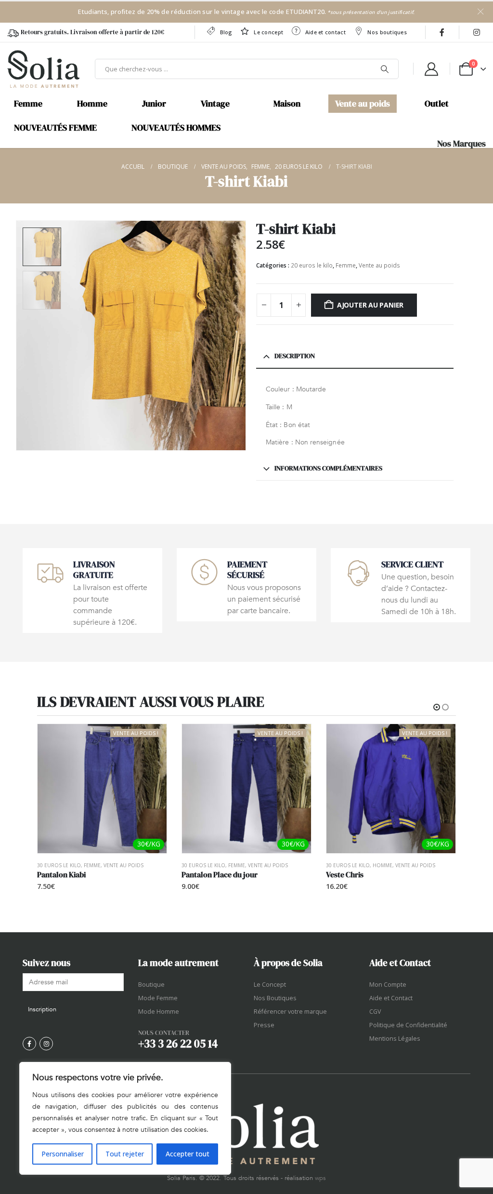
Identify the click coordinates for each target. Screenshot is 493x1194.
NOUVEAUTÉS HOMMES (176, 128)
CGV (375, 1011)
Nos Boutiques (275, 998)
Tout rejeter (124, 1153)
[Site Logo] (43, 69)
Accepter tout (187, 1153)
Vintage (215, 103)
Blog (226, 32)
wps (320, 1178)
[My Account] (431, 69)
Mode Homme (158, 1011)
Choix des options (439, 740)
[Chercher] (384, 69)
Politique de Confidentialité (408, 1025)
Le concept (268, 32)
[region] (125, 1118)
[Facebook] (442, 32)
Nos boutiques (387, 32)
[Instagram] (476, 32)
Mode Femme (158, 998)
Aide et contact (325, 32)
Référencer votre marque (290, 1011)
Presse (264, 1025)
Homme (92, 103)
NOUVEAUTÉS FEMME (55, 128)
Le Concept (270, 984)
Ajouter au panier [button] (150, 740)
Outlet (437, 103)
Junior (154, 103)
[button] (18, 335)
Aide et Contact (391, 998)
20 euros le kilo (312, 265)
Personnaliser (62, 1153)
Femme (28, 103)
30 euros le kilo (59, 865)
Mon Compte (387, 984)
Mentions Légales (394, 1038)
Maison (286, 103)
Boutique (151, 984)
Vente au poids (362, 103)
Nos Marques (461, 143)
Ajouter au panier (370, 304)
